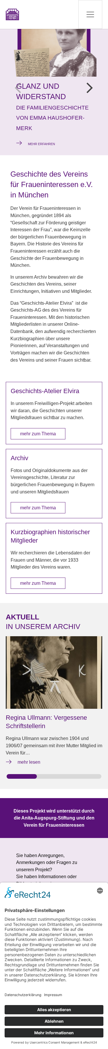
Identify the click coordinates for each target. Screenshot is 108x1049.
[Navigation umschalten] (90, 14)
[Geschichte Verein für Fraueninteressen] (12, 14)
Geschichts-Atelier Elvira (45, 391)
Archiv (19, 458)
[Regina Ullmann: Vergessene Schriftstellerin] (54, 672)
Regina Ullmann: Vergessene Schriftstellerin (46, 722)
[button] (89, 88)
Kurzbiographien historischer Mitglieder (50, 536)
